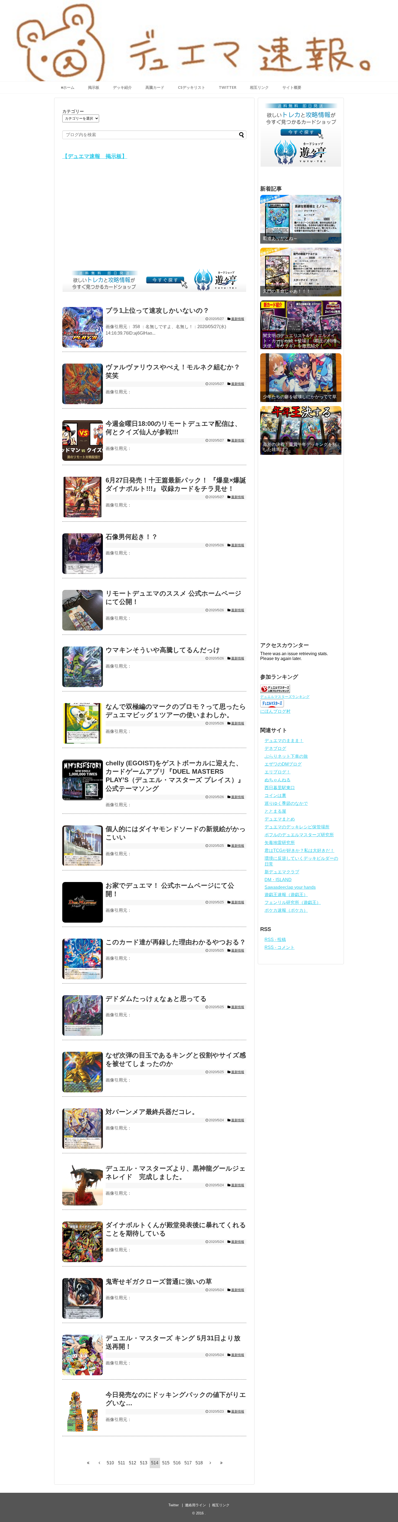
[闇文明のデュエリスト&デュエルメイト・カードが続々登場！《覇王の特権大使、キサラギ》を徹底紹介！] (300, 325)
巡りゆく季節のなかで (286, 803)
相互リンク (259, 87)
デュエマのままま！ (284, 740)
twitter (227, 87)
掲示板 (93, 87)
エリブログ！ (278, 772)
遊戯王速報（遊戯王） (286, 894)
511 (121, 1463)
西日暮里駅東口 (280, 787)
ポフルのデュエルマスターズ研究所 (299, 834)
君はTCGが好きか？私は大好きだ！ (299, 850)
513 (143, 1463)
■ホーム (67, 87)
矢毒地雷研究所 (280, 842)
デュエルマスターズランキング (284, 697)
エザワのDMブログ (283, 764)
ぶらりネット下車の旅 (286, 756)
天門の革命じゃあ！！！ (287, 291)
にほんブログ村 (275, 711)
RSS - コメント (280, 947)
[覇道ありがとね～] (300, 219)
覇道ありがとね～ (280, 238)
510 (110, 1463)
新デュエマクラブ (282, 872)
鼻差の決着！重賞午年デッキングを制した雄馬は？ (300, 447)
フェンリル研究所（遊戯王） (293, 902)
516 (177, 1463)
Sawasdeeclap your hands (290, 887)
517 (188, 1463)
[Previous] (99, 1463)
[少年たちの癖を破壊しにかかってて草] (300, 377)
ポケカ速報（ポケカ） (286, 910)
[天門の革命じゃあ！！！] (300, 272)
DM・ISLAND (278, 879)
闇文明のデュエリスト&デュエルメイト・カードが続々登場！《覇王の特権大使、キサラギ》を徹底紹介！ (300, 340)
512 (132, 1463)
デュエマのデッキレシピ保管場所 (297, 827)
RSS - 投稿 (275, 939)
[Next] (210, 1463)
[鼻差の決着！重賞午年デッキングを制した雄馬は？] (300, 430)
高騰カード (154, 87)
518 (199, 1463)
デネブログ (275, 748)
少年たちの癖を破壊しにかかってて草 (300, 396)
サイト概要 (291, 87)
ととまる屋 (275, 811)
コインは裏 (275, 795)
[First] (88, 1463)
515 (165, 1463)
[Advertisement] (154, 216)
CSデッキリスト (191, 87)
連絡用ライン (195, 1505)
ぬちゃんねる (278, 780)
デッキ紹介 (122, 87)
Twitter (173, 1505)
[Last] (221, 1463)
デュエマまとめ (280, 819)
